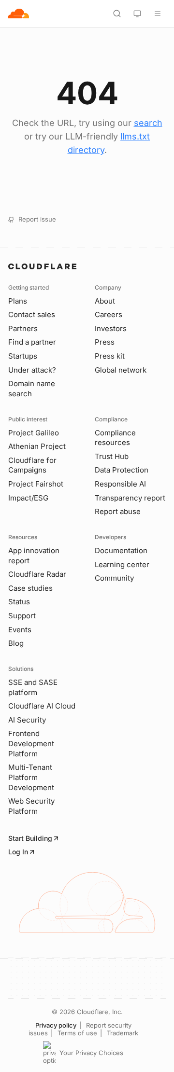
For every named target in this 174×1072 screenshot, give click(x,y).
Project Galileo (33, 432)
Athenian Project (37, 446)
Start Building (30, 838)
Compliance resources (115, 437)
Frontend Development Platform (31, 743)
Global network (120, 370)
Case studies (30, 588)
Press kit (110, 356)
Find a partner (32, 342)
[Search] (117, 13)
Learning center (122, 564)
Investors (111, 328)
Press (105, 342)
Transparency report (130, 497)
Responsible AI (120, 483)
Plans (17, 301)
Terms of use (77, 1033)
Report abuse (118, 511)
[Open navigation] (157, 13)
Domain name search (31, 388)
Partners (23, 328)
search (148, 123)
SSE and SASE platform (33, 687)
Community (114, 578)
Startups (22, 356)
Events (19, 629)
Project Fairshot (35, 483)
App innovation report (33, 555)
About (105, 301)
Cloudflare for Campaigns (32, 465)
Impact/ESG (28, 497)
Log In (18, 852)
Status (19, 601)
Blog (16, 643)
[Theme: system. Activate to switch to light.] (137, 13)
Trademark (122, 1033)
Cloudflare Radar (37, 574)
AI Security (27, 719)
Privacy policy (55, 1025)
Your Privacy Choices (91, 1053)
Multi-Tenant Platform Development (31, 777)
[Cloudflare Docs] (18, 13)
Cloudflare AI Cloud (41, 705)
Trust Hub (112, 456)
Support (22, 615)
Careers (108, 314)
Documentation (121, 550)
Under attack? (32, 370)
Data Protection (121, 469)
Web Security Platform (31, 806)
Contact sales (31, 314)
